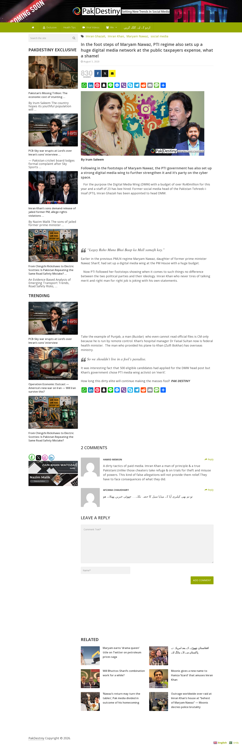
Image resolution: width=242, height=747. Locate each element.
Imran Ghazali (95, 36)
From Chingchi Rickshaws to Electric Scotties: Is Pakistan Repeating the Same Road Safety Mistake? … (51, 269)
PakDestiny (36, 738)
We (111, 27)
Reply (210, 459)
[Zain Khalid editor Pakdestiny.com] (53, 472)
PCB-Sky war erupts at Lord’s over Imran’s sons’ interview (50, 340)
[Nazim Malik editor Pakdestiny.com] (53, 485)
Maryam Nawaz (137, 36)
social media (159, 36)
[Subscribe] (112, 73)
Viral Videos (92, 27)
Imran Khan (116, 36)
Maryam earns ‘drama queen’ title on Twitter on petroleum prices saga (122, 652)
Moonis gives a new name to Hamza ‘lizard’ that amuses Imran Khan (192, 675)
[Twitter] (105, 73)
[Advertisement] (147, 223)
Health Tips (69, 27)
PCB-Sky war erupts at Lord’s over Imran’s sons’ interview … (50, 152)
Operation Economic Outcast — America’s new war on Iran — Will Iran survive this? (52, 387)
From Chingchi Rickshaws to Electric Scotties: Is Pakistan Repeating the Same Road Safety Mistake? (51, 436)
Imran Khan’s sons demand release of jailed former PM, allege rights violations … (52, 212)
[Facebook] (97, 73)
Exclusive (51, 27)
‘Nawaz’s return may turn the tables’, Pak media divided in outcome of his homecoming (121, 698)
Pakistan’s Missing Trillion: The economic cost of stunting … (47, 95)
